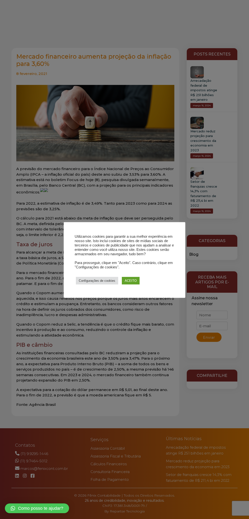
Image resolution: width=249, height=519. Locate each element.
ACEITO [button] (131, 280)
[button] (37, 508)
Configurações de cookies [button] (97, 280)
